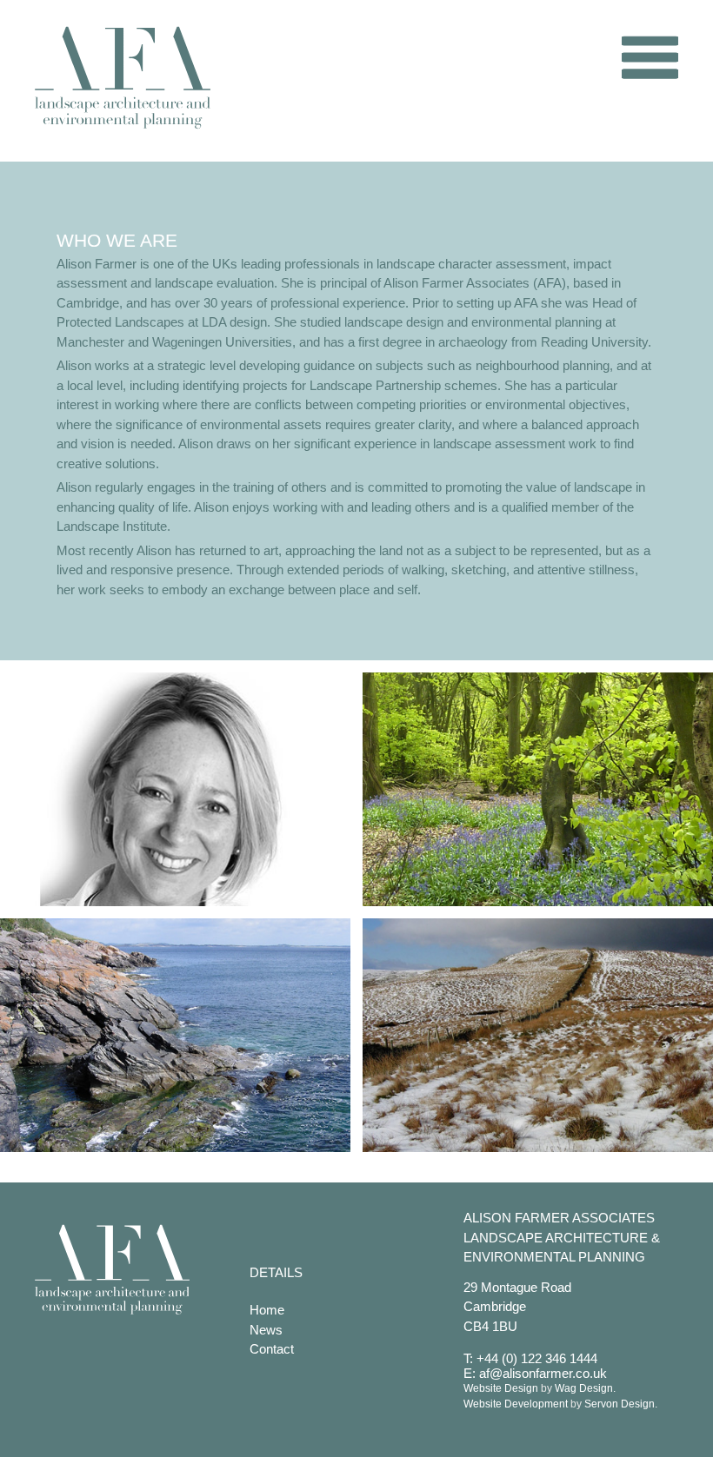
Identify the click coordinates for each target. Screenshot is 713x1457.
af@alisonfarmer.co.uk (543, 1373)
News (266, 1329)
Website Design (500, 1388)
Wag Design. (585, 1388)
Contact (272, 1348)
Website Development (515, 1404)
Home (267, 1309)
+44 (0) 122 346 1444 (536, 1358)
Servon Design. (620, 1404)
